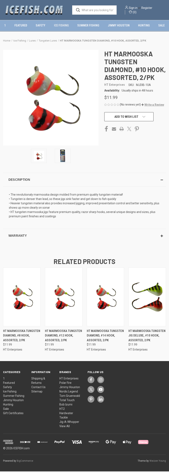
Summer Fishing (88, 25)
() (134, 12)
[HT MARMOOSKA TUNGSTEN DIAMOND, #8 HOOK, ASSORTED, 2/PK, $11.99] (22, 297)
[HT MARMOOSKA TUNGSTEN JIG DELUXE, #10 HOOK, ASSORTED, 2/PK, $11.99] (147, 297)
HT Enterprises (69, 378)
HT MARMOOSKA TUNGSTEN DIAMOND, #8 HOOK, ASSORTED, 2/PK (21, 335)
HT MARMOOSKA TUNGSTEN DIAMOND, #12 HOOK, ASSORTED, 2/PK (63, 335)
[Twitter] (129, 129)
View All (64, 426)
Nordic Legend (68, 391)
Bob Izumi (65, 404)
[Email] (114, 129)
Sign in (133, 8)
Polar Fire (65, 382)
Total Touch (67, 400)
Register (146, 8)
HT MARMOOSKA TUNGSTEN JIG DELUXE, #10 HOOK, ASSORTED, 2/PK (146, 335)
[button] (152, 104)
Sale (161, 25)
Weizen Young (157, 460)
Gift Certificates (13, 413)
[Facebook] (106, 129)
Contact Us (38, 387)
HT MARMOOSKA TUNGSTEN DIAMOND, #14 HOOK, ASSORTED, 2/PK (105, 335)
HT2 (62, 408)
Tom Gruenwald (69, 395)
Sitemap (36, 391)
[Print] (122, 129)
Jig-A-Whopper (69, 421)
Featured (20, 25)
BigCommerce (25, 460)
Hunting (144, 25)
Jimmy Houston (119, 25)
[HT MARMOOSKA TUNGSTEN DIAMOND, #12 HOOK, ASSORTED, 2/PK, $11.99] (64, 297)
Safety (40, 25)
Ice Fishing (61, 25)
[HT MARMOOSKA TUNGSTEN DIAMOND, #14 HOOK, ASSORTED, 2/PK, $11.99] (105, 297)
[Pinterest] (137, 129)
